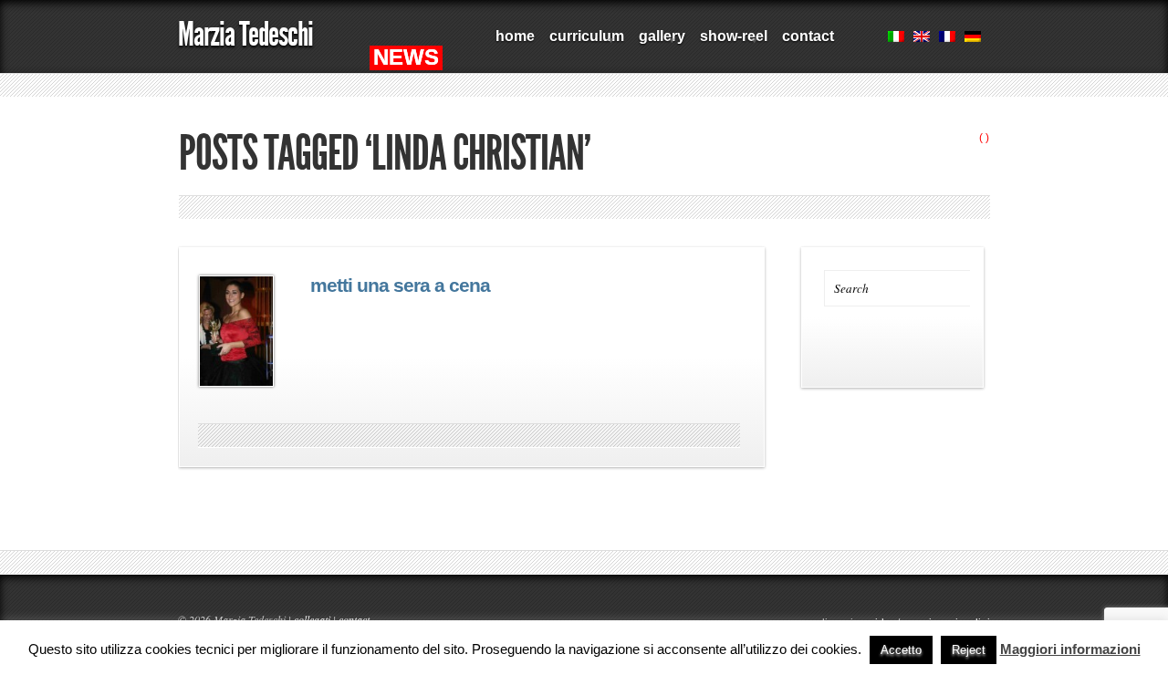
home (515, 36)
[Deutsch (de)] (973, 38)
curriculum (583, 42)
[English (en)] (921, 38)
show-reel (730, 42)
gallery (658, 42)
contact (808, 36)
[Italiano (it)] (896, 38)
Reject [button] (969, 650)
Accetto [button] (901, 650)
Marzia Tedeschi (245, 34)
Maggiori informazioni (1070, 649)
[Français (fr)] (947, 38)
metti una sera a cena (400, 285)
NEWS (406, 57)
